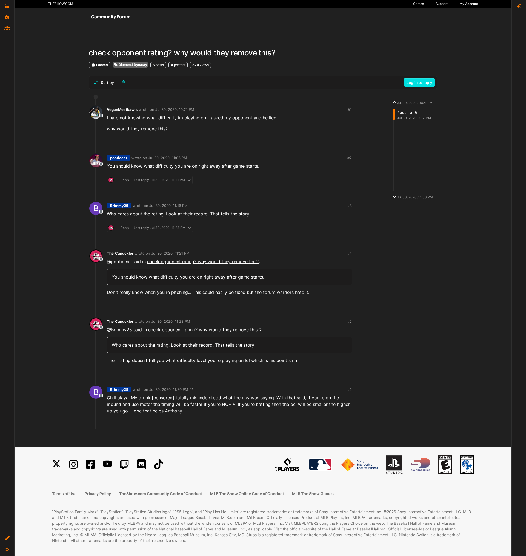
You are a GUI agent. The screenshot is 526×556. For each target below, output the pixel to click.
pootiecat (118, 158)
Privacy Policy (98, 493)
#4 (349, 253)
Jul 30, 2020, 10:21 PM (174, 109)
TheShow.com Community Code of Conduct (160, 493)
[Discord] (141, 464)
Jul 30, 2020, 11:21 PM (170, 253)
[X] (56, 464)
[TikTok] (158, 464)
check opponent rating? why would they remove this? (203, 261)
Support (442, 4)
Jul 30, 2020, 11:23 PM (170, 321)
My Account (468, 4)
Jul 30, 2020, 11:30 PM (168, 389)
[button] (7, 538)
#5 (349, 321)
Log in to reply (419, 82)
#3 (349, 205)
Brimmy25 (119, 205)
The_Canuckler (120, 253)
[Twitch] (124, 464)
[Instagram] (73, 464)
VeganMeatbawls (122, 109)
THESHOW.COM (60, 4)
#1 (350, 109)
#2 (349, 158)
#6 (349, 389)
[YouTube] (107, 464)
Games (418, 4)
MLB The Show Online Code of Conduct (247, 493)
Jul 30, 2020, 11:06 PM (167, 158)
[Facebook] (90, 464)
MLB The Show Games (313, 493)
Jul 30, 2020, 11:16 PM (168, 205)
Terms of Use (64, 493)
